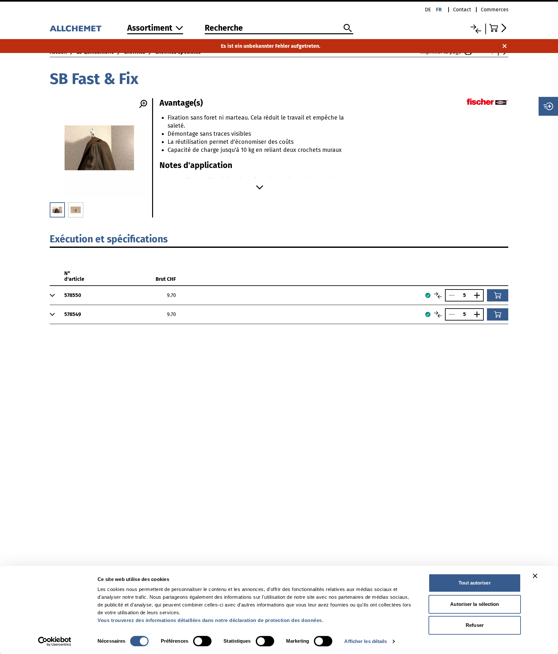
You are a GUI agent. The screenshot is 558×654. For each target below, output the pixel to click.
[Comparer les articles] (438, 295)
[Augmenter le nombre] (478, 295)
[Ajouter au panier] (497, 295)
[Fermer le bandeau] (535, 576)
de (428, 9)
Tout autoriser (475, 582)
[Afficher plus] (260, 187)
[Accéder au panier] (498, 28)
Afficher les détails (365, 641)
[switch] (202, 641)
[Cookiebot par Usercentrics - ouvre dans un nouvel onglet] (54, 641)
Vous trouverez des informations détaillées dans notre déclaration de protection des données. (210, 620)
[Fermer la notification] (504, 46)
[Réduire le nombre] (450, 295)
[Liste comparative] (475, 29)
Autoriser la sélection (474, 604)
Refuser (475, 625)
